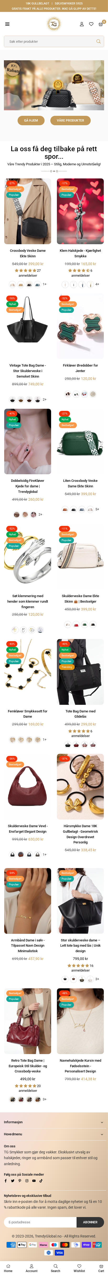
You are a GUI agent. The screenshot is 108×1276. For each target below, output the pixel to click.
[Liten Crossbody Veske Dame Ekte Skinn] (80, 442)
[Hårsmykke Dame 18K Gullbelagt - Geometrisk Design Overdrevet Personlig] (80, 787)
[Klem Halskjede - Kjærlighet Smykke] (80, 211)
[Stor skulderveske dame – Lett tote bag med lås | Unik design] (80, 901)
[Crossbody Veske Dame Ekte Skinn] (27, 211)
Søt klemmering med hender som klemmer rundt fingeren (27, 601)
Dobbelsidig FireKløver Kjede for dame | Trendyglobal (27, 486)
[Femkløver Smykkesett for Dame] (27, 672)
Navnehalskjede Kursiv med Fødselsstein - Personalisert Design (80, 1066)
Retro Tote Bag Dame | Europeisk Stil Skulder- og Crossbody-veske (28, 1066)
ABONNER (90, 1222)
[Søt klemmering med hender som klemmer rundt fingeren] (27, 557)
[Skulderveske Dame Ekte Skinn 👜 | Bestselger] (80, 557)
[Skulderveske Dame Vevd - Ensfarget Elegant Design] (27, 787)
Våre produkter (70, 120)
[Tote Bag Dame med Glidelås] (80, 672)
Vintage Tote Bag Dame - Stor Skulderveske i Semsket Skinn (27, 370)
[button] (7, 24)
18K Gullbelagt (37, 3)
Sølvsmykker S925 (69, 3)
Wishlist (79, 1271)
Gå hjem (31, 120)
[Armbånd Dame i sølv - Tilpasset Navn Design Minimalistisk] (27, 901)
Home (8, 1271)
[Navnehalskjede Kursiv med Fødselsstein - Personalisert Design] (80, 1021)
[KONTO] (82, 24)
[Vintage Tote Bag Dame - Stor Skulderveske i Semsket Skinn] (27, 326)
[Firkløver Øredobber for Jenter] (80, 326)
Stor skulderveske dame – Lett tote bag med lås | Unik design (80, 945)
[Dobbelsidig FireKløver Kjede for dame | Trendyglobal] (27, 442)
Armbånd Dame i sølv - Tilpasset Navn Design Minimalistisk (28, 945)
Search (55, 1271)
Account (31, 1271)
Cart (101, 1271)
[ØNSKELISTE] (91, 24)
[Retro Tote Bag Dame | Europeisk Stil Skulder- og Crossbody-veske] (27, 1021)
